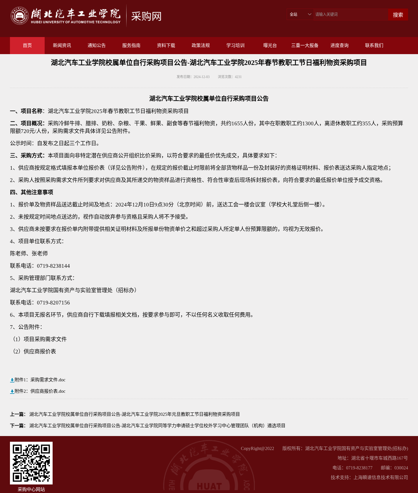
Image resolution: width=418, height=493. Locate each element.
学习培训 (235, 45)
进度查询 (339, 45)
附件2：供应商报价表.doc (40, 391)
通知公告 (97, 45)
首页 (27, 45)
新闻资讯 (62, 45)
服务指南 (131, 45)
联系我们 (374, 45)
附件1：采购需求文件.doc (40, 379)
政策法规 (201, 45)
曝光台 (270, 45)
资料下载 (166, 45)
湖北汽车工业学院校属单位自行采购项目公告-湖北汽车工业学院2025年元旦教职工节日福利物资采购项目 (134, 414)
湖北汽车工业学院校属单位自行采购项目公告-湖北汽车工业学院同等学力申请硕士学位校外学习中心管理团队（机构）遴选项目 (157, 425)
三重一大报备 (304, 45)
